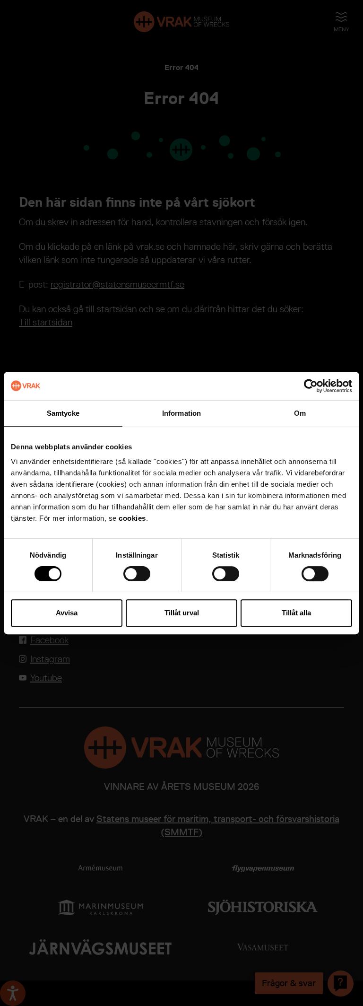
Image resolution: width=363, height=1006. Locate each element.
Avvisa (67, 613)
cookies (132, 518)
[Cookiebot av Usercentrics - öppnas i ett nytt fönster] (310, 386)
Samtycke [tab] (63, 413)
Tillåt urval (181, 613)
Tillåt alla (296, 613)
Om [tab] (300, 413)
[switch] (136, 573)
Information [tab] (181, 413)
